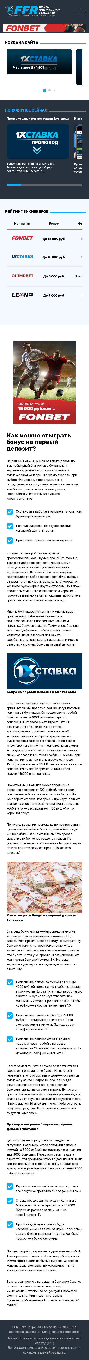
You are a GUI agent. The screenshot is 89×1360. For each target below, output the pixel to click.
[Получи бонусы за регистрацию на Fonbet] (44, 28)
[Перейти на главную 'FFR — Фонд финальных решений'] (33, 11)
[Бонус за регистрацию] (44, 423)
